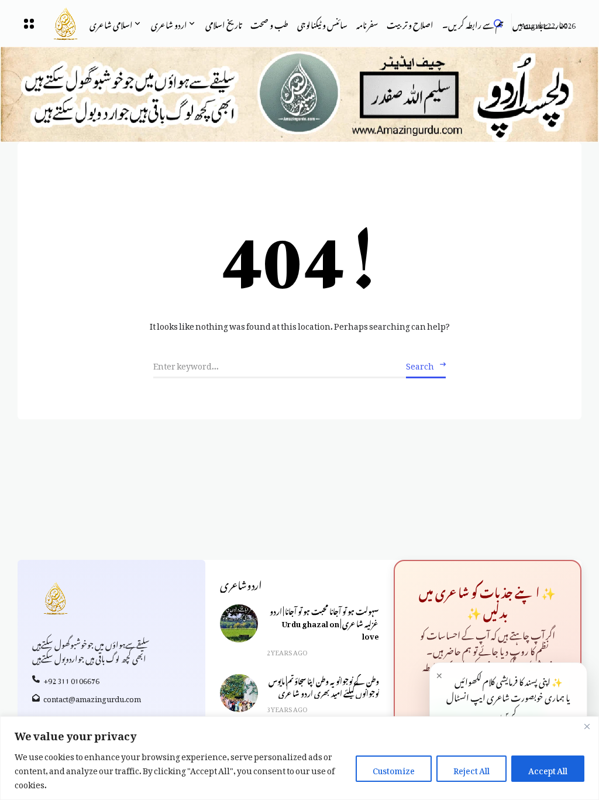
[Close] (587, 726)
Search (420, 364)
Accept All (547, 768)
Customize (394, 768)
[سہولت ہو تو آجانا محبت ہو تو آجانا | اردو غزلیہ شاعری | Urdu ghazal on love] (239, 623)
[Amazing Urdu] (57, 23)
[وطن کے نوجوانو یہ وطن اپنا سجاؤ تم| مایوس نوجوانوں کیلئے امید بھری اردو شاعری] (239, 693)
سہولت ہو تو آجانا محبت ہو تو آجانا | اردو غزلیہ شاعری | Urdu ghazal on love (324, 623)
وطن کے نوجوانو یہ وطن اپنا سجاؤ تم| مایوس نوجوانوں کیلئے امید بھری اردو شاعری (323, 686)
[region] (299, 758)
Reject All (471, 768)
